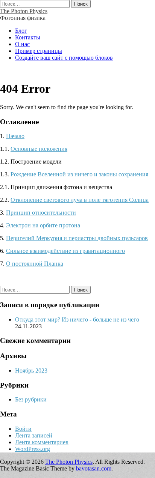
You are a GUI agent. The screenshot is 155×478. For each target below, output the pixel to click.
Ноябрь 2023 (31, 370)
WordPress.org (32, 449)
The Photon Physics (23, 11)
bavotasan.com (93, 468)
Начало (15, 136)
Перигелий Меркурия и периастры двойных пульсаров (77, 238)
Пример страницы (38, 51)
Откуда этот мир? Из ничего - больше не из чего (77, 319)
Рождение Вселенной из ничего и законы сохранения (79, 174)
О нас (22, 44)
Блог (21, 30)
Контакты (27, 37)
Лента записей (33, 435)
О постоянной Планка (34, 263)
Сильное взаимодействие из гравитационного (65, 251)
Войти (23, 428)
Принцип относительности (41, 212)
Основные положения (39, 149)
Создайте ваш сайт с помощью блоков (64, 57)
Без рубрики (31, 399)
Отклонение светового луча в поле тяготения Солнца (80, 200)
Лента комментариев (41, 442)
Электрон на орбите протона (43, 225)
